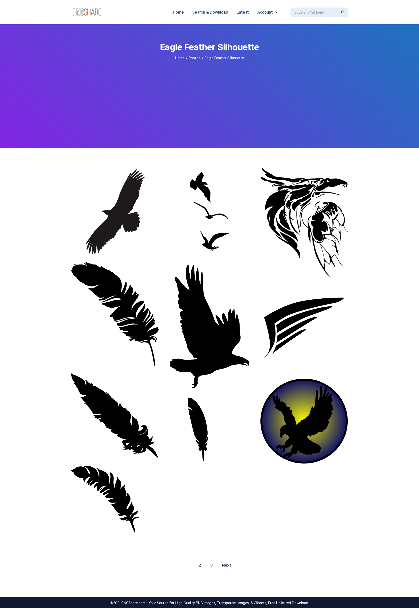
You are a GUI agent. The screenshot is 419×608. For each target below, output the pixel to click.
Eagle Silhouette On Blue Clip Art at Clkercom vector (319, 458)
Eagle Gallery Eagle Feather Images (116, 453)
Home (179, 58)
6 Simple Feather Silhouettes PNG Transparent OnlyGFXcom (137, 361)
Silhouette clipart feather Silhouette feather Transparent (234, 385)
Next (226, 565)
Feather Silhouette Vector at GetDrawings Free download (323, 366)
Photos (194, 58)
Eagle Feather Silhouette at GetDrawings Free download (130, 250)
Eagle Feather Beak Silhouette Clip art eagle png (225, 250)
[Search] (342, 12)
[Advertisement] (209, 102)
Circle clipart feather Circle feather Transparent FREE (320, 272)
